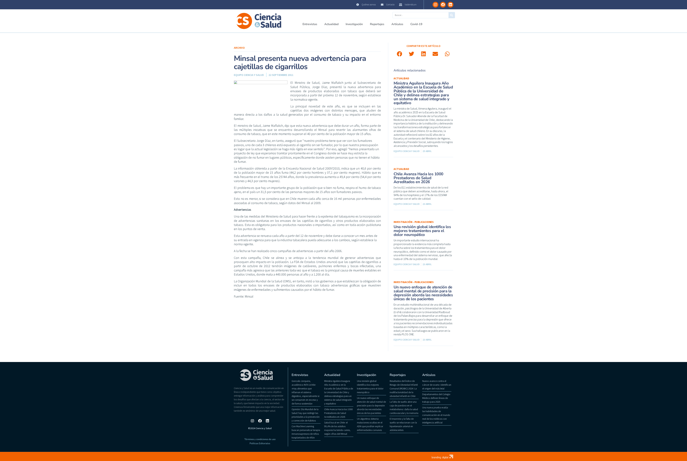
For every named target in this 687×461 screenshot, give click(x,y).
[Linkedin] (450, 5)
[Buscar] (452, 15)
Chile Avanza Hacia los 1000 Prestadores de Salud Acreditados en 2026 (418, 178)
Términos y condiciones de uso (260, 439)
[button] (400, 54)
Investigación (354, 24)
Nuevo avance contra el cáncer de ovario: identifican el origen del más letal (436, 384)
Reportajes (377, 24)
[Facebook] (443, 5)
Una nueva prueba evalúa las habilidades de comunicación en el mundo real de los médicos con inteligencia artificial (436, 415)
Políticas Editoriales (260, 443)
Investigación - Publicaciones (414, 222)
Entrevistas (310, 24)
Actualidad (331, 24)
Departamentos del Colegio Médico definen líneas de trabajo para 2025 (436, 398)
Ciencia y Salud (242, 4)
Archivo (239, 47)
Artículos (397, 24)
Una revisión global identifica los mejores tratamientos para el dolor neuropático (422, 230)
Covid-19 (416, 24)
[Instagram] (435, 5)
